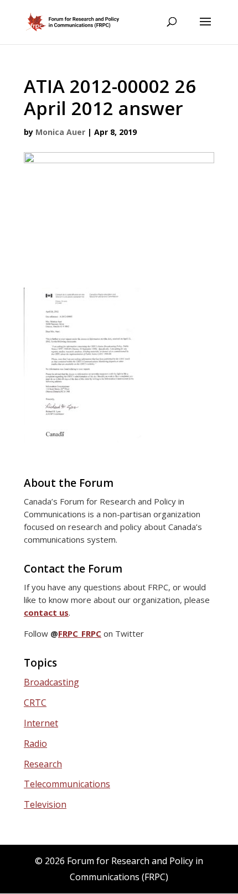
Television (45, 804)
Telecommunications (67, 784)
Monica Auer (60, 132)
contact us (46, 612)
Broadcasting (51, 682)
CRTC (35, 703)
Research (43, 764)
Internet (41, 723)
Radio (35, 743)
